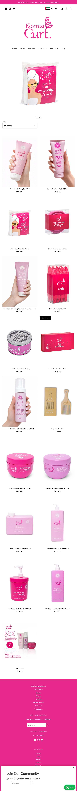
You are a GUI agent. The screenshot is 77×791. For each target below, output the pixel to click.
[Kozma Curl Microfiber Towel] (19, 221)
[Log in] (66, 9)
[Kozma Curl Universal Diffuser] (57, 221)
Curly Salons (38, 709)
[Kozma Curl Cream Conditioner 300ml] (57, 461)
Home (14, 48)
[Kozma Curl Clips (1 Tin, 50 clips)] (19, 341)
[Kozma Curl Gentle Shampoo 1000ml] (57, 521)
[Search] (62, 9)
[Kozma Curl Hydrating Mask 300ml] (19, 461)
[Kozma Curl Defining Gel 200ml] (19, 161)
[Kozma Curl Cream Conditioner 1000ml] (57, 581)
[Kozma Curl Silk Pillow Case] (57, 341)
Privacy (38, 693)
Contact (43, 48)
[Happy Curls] (19, 641)
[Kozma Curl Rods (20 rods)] (57, 281)
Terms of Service (38, 702)
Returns (38, 696)
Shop (22, 48)
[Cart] (71, 9)
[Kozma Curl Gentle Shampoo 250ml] (19, 521)
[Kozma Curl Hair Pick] (57, 401)
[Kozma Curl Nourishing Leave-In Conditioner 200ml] (19, 281)
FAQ (63, 48)
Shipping (38, 699)
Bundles (31, 48)
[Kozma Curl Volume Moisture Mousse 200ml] (19, 401)
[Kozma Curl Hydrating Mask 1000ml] (19, 581)
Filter (3, 121)
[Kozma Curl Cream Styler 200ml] (57, 161)
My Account (38, 706)
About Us (54, 48)
